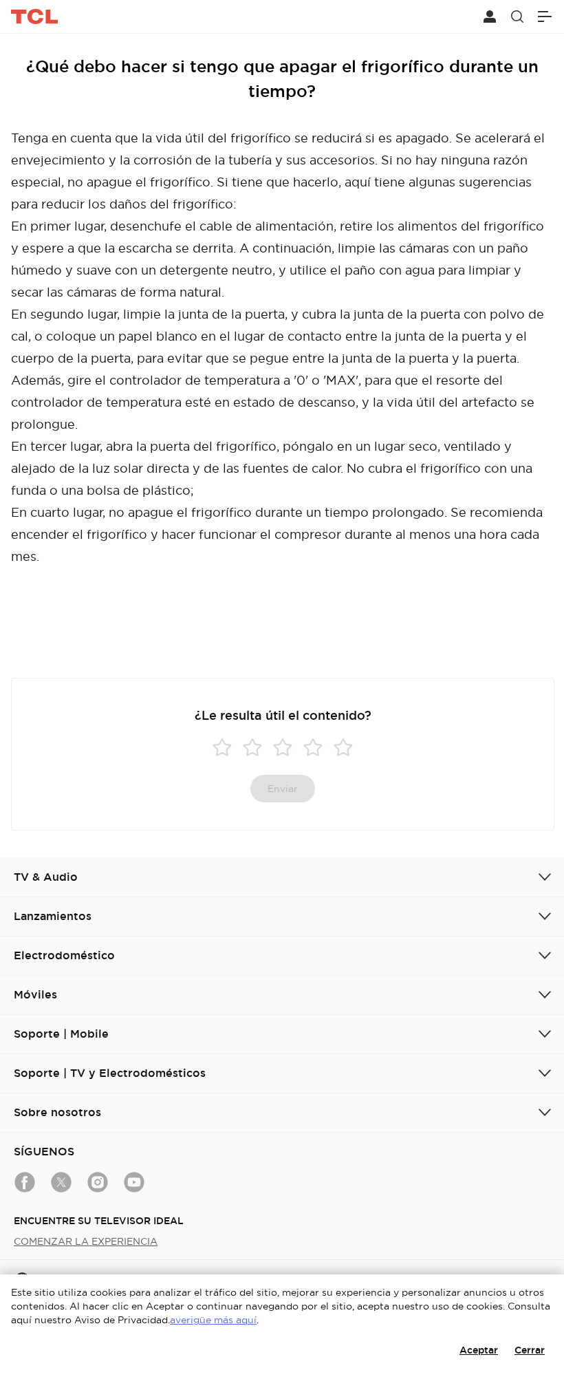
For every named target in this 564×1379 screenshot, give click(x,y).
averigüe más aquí (213, 1320)
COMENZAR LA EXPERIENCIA (86, 1241)
